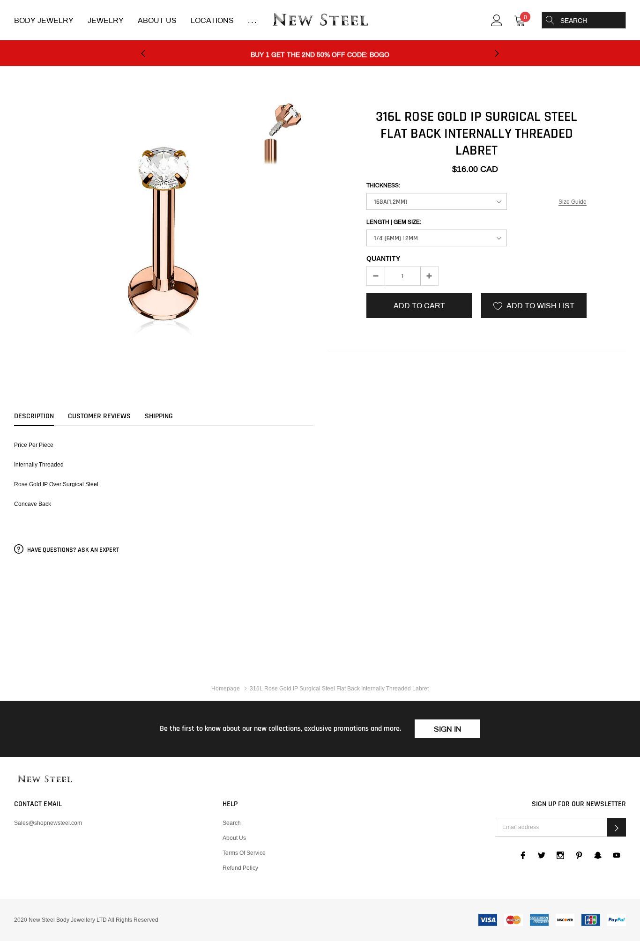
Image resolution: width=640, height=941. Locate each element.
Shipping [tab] (159, 416)
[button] (616, 827)
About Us (157, 20)
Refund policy (240, 867)
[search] (550, 20)
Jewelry (106, 20)
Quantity (383, 258)
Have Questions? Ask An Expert (72, 550)
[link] (497, 19)
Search (232, 822)
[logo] (320, 20)
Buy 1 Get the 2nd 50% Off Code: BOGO (320, 53)
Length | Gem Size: (393, 222)
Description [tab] (34, 416)
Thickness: (383, 185)
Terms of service (244, 852)
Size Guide (572, 201)
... (253, 20)
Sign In (447, 729)
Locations (212, 20)
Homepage (225, 688)
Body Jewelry (44, 20)
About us (234, 837)
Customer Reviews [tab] (99, 416)
